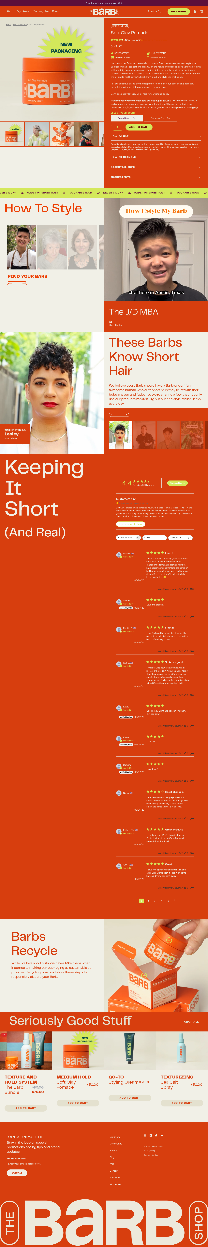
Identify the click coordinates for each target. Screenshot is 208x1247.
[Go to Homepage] (104, 11)
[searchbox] (126, 537)
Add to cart (139, 127)
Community (116, 1144)
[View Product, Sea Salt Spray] (182, 1050)
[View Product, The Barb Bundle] (26, 1050)
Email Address (16, 1159)
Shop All (191, 1022)
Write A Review (177, 483)
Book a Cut (155, 11)
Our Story (115, 1137)
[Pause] (203, 327)
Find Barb (115, 1178)
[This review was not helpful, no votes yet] (191, 589)
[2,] (170, 958)
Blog (112, 1157)
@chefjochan (116, 325)
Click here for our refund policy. (153, 94)
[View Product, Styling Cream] (130, 1050)
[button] (201, 11)
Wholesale (115, 1184)
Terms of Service (151, 1155)
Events (113, 1151)
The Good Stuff (20, 25)
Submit (17, 1173)
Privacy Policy (149, 1150)
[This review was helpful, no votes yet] (185, 589)
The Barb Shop (156, 1146)
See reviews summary (155, 40)
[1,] (168, 939)
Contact (114, 1171)
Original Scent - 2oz (127, 118)
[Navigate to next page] (175, 900)
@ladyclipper (11, 438)
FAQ (112, 1164)
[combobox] (154, 537)
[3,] (143, 975)
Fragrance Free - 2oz (160, 118)
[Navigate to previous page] (134, 900)
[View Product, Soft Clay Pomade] (78, 1050)
